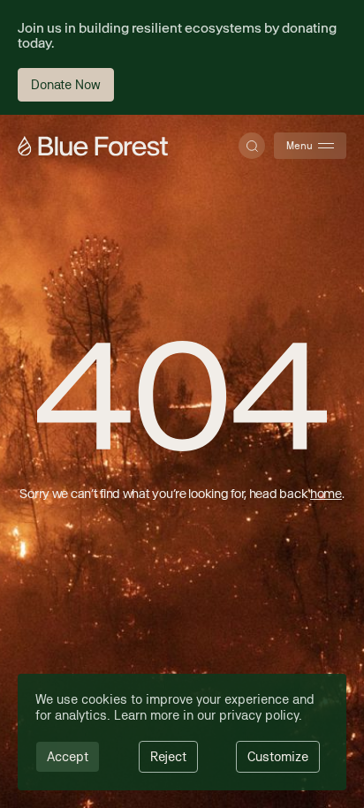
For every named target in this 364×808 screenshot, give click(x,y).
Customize (277, 756)
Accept (67, 756)
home (326, 494)
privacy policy (259, 714)
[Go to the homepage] (93, 146)
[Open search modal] (252, 145)
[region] (182, 732)
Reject (168, 756)
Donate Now (66, 84)
